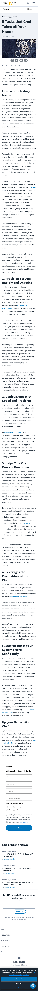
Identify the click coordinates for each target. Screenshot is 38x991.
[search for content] (28, 3)
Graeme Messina (9, 859)
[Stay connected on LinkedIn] (26, 61)
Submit (19, 828)
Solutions (6, 935)
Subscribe (19, 912)
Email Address (18, 901)
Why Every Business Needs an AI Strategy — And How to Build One (18, 883)
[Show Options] (30, 798)
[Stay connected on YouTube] (21, 61)
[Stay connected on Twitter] (16, 61)
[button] (19, 9)
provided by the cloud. (18, 597)
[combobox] (18, 798)
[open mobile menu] (34, 3)
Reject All (19, 983)
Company (5, 946)
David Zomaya (9, 873)
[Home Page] (4, 3)
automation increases (12, 432)
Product (5, 929)
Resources (6, 940)
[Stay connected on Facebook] (12, 61)
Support (5, 952)
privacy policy (27, 917)
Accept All (19, 979)
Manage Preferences (19, 988)
